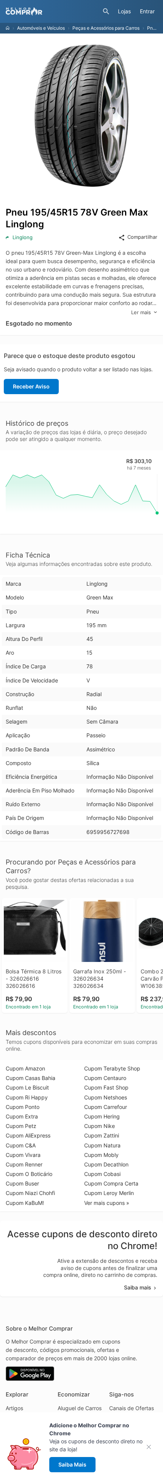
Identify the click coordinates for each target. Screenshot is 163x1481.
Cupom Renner (24, 1164)
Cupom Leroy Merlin (109, 1193)
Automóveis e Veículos (41, 28)
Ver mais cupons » (106, 1203)
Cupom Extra (22, 1116)
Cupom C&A (21, 1145)
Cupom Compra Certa (111, 1183)
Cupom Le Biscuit (27, 1087)
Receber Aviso (31, 386)
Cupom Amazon (25, 1068)
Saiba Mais (72, 1464)
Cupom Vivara (23, 1155)
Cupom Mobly (101, 1155)
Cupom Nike (99, 1126)
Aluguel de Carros (80, 1408)
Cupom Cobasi (102, 1174)
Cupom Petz (21, 1126)
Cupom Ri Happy (27, 1097)
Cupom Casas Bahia (30, 1078)
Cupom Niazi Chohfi (30, 1193)
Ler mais (141, 312)
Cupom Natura (102, 1145)
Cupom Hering (102, 1116)
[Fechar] (151, 1447)
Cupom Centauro (105, 1078)
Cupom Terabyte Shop (112, 1068)
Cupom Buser (22, 1183)
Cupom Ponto (22, 1107)
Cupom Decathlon (106, 1164)
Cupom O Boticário (29, 1174)
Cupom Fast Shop (106, 1087)
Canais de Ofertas (131, 1408)
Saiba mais (137, 1287)
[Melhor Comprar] (52, 11)
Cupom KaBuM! (25, 1203)
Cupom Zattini (101, 1135)
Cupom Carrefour (105, 1107)
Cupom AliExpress (28, 1135)
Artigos (14, 1408)
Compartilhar (142, 237)
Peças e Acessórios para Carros (105, 28)
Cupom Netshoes (105, 1097)
